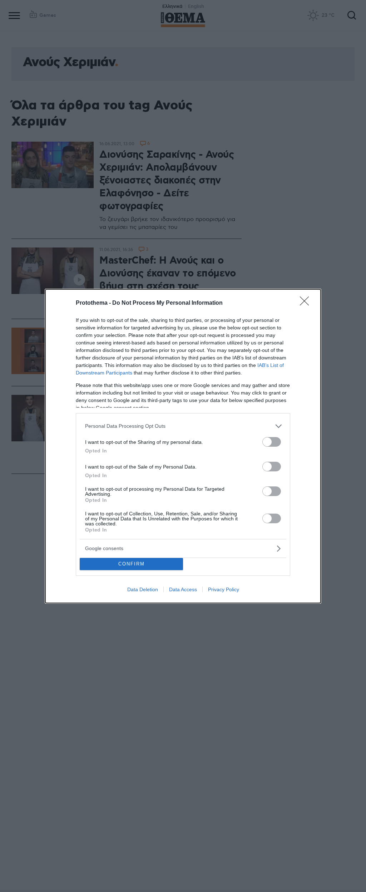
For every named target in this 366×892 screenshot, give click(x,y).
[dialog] (183, 446)
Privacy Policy (223, 589)
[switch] (271, 442)
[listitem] (183, 426)
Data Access (183, 589)
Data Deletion (142, 589)
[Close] (306, 303)
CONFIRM (131, 564)
